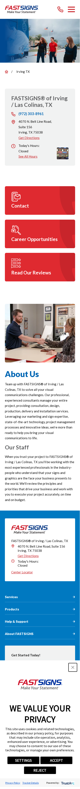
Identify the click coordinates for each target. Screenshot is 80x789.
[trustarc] (67, 782)
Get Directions (29, 138)
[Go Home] (6, 71)
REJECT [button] (39, 770)
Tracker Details (30, 782)
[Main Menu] (71, 9)
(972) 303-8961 (31, 114)
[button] (73, 667)
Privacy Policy (12, 782)
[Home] (22, 9)
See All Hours (28, 156)
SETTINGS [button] (23, 760)
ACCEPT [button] (56, 760)
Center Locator (22, 572)
